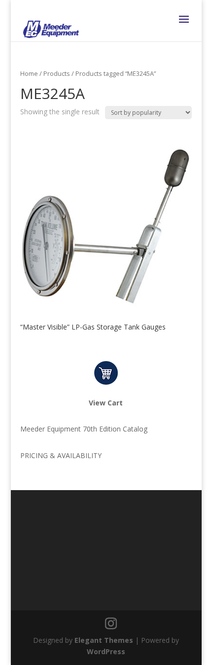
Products (56, 73)
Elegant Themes (103, 640)
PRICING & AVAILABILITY (61, 455)
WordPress (106, 651)
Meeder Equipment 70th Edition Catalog (83, 428)
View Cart (106, 402)
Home (29, 73)
